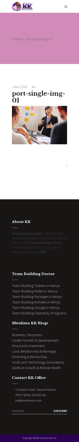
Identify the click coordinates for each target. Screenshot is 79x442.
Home (16, 39)
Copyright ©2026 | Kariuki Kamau (39, 438)
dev (34, 87)
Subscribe (60, 411)
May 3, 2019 (20, 87)
